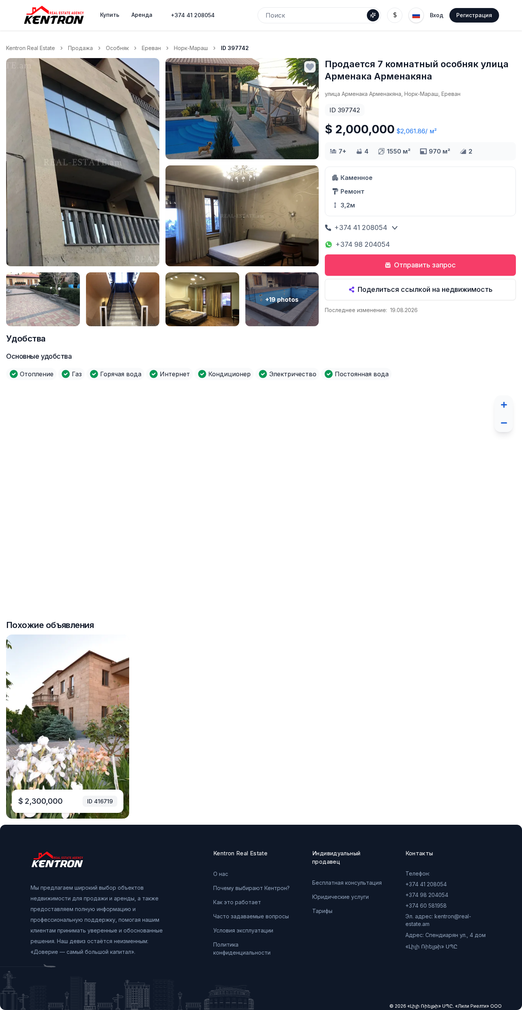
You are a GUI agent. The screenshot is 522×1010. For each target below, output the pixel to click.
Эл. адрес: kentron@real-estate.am (438, 920)
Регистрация (474, 15)
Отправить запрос (425, 265)
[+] (503, 404)
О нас (220, 874)
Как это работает (237, 902)
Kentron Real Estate (30, 48)
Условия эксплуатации (243, 930)
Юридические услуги (340, 896)
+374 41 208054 (193, 15)
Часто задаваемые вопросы (251, 916)
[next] (120, 726)
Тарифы (322, 911)
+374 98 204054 (363, 244)
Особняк (117, 48)
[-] (503, 423)
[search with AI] (373, 15)
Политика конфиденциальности (242, 948)
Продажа (80, 48)
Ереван (151, 48)
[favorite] (310, 67)
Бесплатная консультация (347, 882)
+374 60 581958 (426, 905)
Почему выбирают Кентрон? (251, 888)
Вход (436, 15)
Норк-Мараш (191, 48)
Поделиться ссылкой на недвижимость (425, 289)
